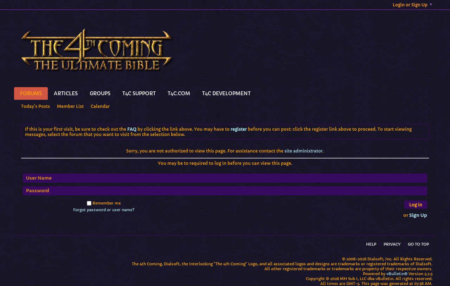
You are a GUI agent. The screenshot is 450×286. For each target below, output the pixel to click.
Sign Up (418, 215)
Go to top (418, 244)
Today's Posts (35, 106)
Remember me (106, 203)
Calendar (100, 106)
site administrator (303, 151)
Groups (100, 93)
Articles (66, 93)
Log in (415, 204)
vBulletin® (396, 273)
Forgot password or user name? (103, 209)
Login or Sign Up (410, 4)
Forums (31, 93)
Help (371, 244)
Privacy (392, 244)
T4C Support (139, 93)
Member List (70, 106)
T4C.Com (179, 93)
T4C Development (226, 93)
